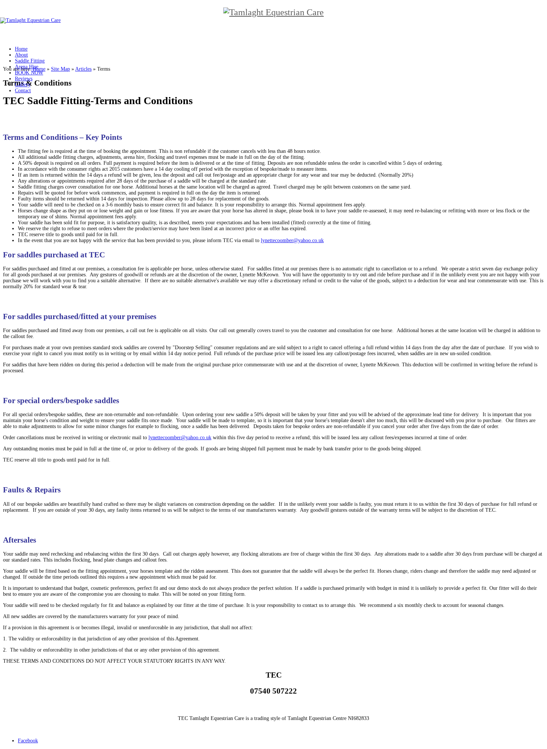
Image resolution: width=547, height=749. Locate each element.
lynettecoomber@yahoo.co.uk (292, 240)
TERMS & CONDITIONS (273, 729)
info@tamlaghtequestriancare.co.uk (273, 706)
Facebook (28, 740)
